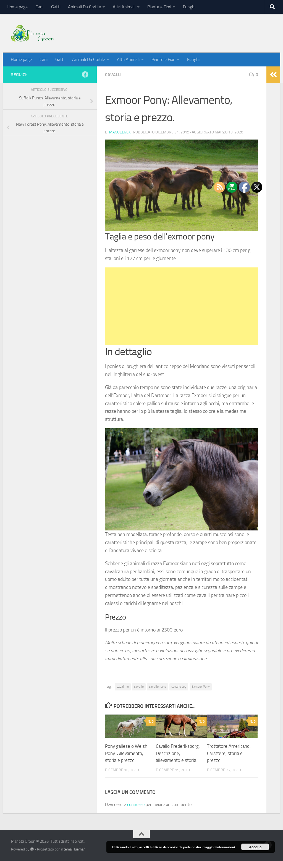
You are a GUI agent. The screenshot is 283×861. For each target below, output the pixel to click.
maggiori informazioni (219, 847)
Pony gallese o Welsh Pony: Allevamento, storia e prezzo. (126, 753)
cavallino (123, 687)
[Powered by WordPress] (32, 849)
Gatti (55, 6)
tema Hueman (74, 849)
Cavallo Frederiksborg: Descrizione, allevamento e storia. (178, 753)
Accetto (255, 846)
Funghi (189, 6)
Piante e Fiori (159, 6)
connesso (136, 804)
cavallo (139, 687)
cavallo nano (157, 687)
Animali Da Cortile (84, 6)
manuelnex (120, 132)
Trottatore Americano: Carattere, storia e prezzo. (229, 753)
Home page (17, 6)
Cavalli (113, 74)
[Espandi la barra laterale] (273, 74)
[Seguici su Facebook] (85, 74)
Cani (39, 6)
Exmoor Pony (201, 687)
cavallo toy (178, 687)
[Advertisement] (181, 306)
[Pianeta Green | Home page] (32, 33)
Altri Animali (124, 6)
